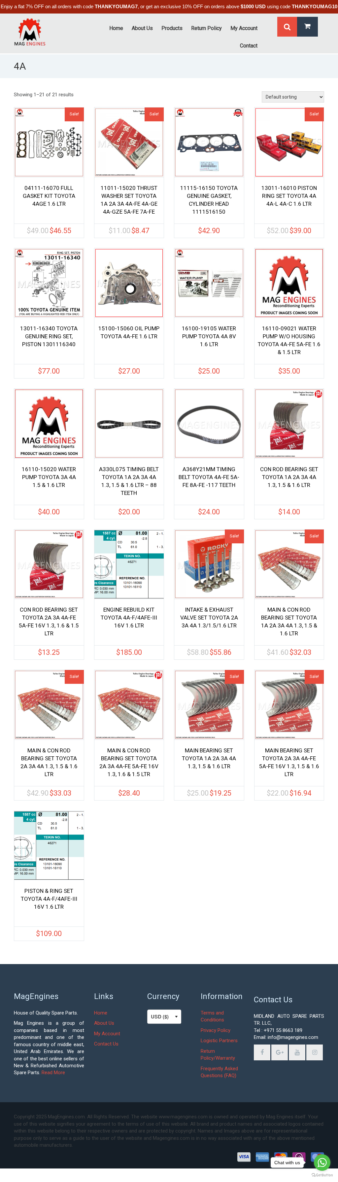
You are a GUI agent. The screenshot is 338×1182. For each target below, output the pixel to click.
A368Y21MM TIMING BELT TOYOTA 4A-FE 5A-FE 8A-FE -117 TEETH (209, 477)
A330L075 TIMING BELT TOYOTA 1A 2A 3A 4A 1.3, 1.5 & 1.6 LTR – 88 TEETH (129, 481)
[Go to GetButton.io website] (322, 1175)
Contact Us (106, 1044)
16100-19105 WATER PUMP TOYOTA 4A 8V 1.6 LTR (209, 336)
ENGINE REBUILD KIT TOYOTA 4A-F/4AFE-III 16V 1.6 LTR (129, 617)
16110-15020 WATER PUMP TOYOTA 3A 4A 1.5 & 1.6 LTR (49, 477)
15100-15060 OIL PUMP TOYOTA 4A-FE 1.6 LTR (128, 332)
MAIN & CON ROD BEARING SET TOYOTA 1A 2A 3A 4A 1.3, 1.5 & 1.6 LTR (289, 621)
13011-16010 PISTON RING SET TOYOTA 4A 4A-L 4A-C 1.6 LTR (289, 196)
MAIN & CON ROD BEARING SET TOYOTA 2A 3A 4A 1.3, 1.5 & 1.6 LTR (49, 762)
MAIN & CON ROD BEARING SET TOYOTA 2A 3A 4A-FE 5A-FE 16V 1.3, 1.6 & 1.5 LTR (128, 762)
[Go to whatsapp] (322, 1162)
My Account (107, 1034)
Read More (53, 1073)
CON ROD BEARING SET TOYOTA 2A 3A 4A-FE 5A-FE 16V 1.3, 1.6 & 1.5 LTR (49, 621)
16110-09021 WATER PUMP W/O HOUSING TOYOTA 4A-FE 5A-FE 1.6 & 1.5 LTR (289, 340)
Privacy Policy (215, 1030)
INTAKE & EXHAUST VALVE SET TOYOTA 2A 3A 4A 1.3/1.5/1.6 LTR (209, 617)
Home (100, 1013)
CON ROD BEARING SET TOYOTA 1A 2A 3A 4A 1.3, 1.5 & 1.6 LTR (289, 477)
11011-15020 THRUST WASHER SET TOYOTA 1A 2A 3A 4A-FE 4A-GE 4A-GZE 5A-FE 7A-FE (129, 200)
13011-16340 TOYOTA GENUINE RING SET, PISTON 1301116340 (49, 336)
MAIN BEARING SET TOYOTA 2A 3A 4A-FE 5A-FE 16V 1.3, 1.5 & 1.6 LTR (289, 762)
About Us (104, 1023)
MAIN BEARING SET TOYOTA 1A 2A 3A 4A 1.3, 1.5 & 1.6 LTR (209, 758)
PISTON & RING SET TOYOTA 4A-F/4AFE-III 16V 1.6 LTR (49, 899)
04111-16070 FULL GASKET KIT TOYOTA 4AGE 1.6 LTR (49, 196)
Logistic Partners (219, 1041)
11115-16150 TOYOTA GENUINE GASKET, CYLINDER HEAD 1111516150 (209, 200)
